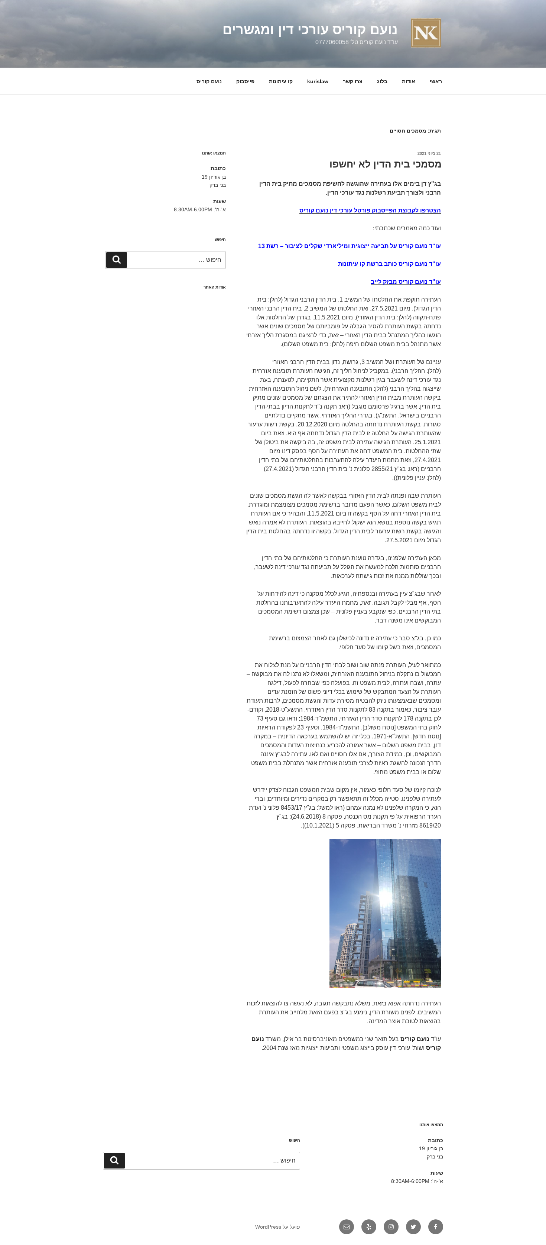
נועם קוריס (209, 81)
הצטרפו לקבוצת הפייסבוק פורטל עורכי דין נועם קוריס (370, 210)
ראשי (436, 81)
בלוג (382, 81)
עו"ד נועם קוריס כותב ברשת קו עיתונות (389, 264)
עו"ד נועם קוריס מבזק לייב (406, 282)
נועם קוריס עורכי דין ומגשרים (310, 29)
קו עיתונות (281, 81)
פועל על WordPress (277, 1227)
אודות (408, 81)
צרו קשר (353, 81)
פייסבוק (245, 81)
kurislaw (317, 81)
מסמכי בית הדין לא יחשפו (385, 164)
